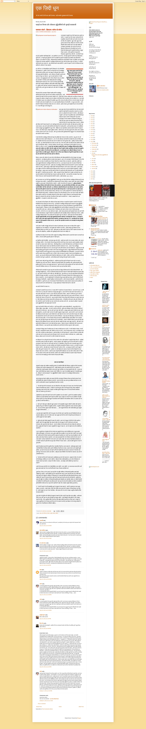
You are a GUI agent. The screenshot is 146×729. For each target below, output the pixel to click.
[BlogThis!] (58, 511)
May (93, 160)
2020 (92, 125)
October (94, 147)
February (94, 166)
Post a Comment (42, 703)
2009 (92, 175)
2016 (92, 133)
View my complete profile (103, 90)
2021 (92, 123)
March (93, 164)
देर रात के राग (93, 248)
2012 (92, 141)
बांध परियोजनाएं (44, 513)
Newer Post (39, 706)
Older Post (81, 706)
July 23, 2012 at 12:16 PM (45, 551)
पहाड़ (40, 513)
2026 (92, 115)
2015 (92, 135)
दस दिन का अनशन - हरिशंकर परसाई (106, 306)
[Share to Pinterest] (63, 511)
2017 (92, 131)
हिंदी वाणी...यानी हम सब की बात (96, 216)
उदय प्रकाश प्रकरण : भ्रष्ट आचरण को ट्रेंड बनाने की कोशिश (106, 359)
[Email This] (57, 511)
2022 (92, 121)
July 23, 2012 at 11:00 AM (45, 538)
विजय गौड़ (42, 623)
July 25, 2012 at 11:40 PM (45, 666)
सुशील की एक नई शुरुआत (95, 272)
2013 (92, 139)
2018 (92, 129)
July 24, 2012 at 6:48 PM (45, 628)
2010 (92, 173)
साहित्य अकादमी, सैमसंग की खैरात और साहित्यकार (106, 396)
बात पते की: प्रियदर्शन (94, 268)
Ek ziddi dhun (43, 543)
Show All (108, 259)
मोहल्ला (91, 277)
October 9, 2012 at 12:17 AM (46, 700)
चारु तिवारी (41, 31)
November (94, 145)
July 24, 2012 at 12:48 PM (45, 594)
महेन (40, 569)
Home (60, 706)
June (93, 158)
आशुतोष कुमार (42, 614)
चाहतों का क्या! (100, 250)
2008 (92, 177)
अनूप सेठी (92, 237)
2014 (92, 137)
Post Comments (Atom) (47, 709)
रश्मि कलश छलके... (93, 275)
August (93, 151)
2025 (92, 117)
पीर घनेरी (99, 238)
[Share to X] (60, 511)
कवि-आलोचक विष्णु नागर (94, 265)
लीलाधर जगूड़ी (49, 513)
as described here (54, 698)
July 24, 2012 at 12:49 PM (45, 610)
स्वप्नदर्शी (41, 520)
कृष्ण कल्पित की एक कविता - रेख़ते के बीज (106, 453)
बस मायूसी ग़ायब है (94, 230)
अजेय (41, 583)
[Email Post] (54, 511)
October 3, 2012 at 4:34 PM (46, 691)
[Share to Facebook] (62, 511)
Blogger (79, 718)
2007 (92, 179)
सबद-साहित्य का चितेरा (94, 274)
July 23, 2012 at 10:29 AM (45, 525)
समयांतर (53, 513)
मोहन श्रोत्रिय (42, 530)
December (94, 143)
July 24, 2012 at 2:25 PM (45, 618)
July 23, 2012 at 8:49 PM (45, 565)
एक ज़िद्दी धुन (47, 8)
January (94, 168)
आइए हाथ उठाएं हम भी (95, 228)
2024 (92, 119)
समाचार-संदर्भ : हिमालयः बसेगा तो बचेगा (49, 29)
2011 (92, 171)
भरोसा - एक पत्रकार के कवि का (96, 267)
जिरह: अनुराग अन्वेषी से (94, 270)
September (94, 149)
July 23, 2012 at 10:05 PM (45, 579)
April (93, 162)
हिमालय (57, 513)
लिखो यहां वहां (93, 205)
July (93, 153)
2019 (92, 127)
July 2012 (54, 31)
